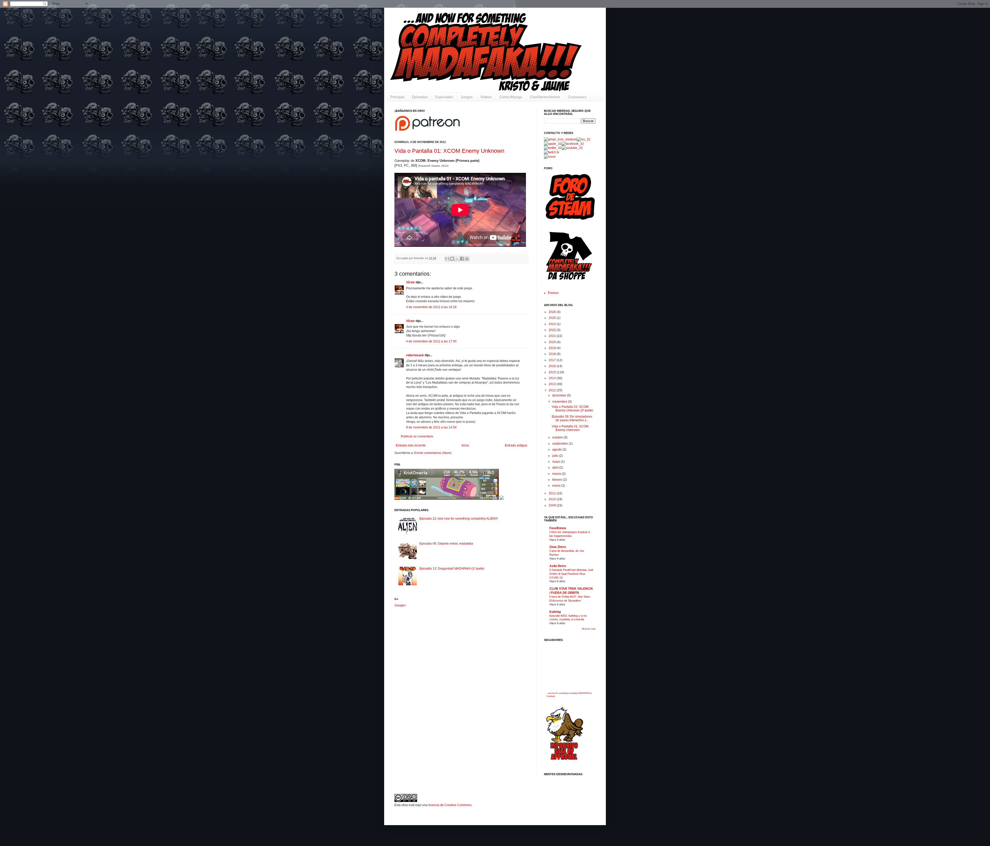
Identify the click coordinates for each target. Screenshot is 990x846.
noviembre (560, 401)
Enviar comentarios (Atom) (432, 453)
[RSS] (583, 139)
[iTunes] (553, 144)
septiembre (560, 443)
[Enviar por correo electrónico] (447, 258)
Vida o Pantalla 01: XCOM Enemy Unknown (449, 151)
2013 (553, 384)
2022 (553, 330)
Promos (553, 293)
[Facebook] (573, 144)
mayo (556, 461)
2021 (553, 336)
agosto (557, 449)
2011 (553, 493)
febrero (557, 479)
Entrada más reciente (411, 445)
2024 (553, 324)
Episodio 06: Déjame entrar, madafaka (446, 543)
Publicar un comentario (417, 436)
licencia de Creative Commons (450, 805)
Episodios (420, 97)
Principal (397, 97)
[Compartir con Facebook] (462, 258)
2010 (553, 499)
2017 (553, 360)
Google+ (400, 605)
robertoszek (415, 355)
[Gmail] (560, 139)
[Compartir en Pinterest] (466, 258)
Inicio (465, 445)
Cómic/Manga (510, 97)
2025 (553, 318)
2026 (553, 312)
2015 (553, 372)
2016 (553, 366)
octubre (558, 437)
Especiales (444, 97)
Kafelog (555, 612)
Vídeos (486, 97)
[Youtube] (572, 148)
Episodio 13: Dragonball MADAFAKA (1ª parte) (451, 568)
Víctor (410, 282)
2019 (553, 348)
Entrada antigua (516, 445)
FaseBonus (557, 528)
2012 (553, 390)
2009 (553, 505)
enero (556, 485)
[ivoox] (550, 156)
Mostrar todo (589, 629)
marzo (557, 474)
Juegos (467, 97)
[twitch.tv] (551, 152)
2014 (553, 378)
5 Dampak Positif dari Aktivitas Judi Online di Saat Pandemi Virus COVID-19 (571, 573)
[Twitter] (553, 148)
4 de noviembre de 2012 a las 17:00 (431, 341)
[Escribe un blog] (452, 258)
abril (555, 467)
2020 (553, 342)
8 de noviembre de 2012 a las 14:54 (431, 427)
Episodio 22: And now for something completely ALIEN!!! (458, 518)
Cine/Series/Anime (545, 97)
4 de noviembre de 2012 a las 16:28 (431, 307)
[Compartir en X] (457, 258)
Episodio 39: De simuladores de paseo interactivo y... (572, 418)
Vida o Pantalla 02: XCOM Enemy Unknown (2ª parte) (572, 408)
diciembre (559, 395)
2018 (553, 354)
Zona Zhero (557, 547)
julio (555, 456)
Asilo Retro (557, 566)
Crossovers (577, 97)
